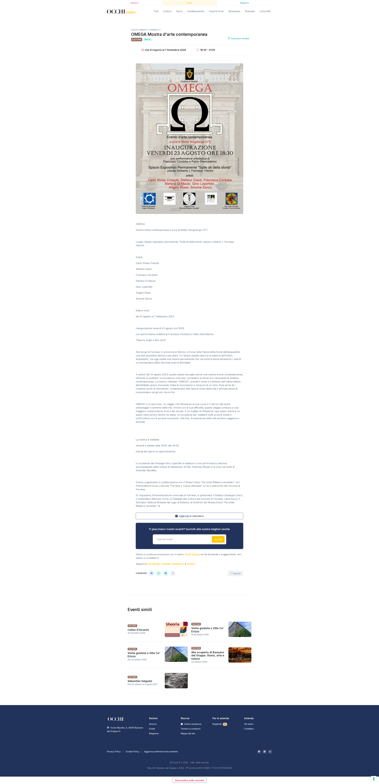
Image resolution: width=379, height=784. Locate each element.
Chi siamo (248, 724)
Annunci (153, 724)
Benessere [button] (234, 11)
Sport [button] (179, 11)
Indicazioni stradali (240, 38)
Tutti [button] (155, 11)
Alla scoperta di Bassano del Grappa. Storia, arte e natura (207, 655)
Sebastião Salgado (140, 681)
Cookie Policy (132, 751)
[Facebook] (151, 573)
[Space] (116, 718)
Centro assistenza (192, 724)
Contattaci (249, 728)
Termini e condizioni (190, 728)
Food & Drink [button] (216, 11)
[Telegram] (166, 573)
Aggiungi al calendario (191, 516)
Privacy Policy (114, 751)
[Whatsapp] (159, 573)
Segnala (236, 573)
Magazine (154, 733)
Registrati (219, 724)
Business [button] (250, 11)
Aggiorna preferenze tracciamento (161, 751)
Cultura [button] (167, 11)
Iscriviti (218, 539)
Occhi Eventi (192, 554)
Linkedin (166, 563)
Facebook (153, 563)
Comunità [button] (265, 11)
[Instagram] (270, 752)
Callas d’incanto (138, 629)
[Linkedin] (264, 752)
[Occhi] (121, 11)
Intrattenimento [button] (195, 11)
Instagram (178, 563)
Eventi (152, 728)
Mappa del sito (188, 733)
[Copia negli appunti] (173, 573)
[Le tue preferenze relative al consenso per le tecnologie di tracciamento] (374, 779)
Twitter (191, 563)
